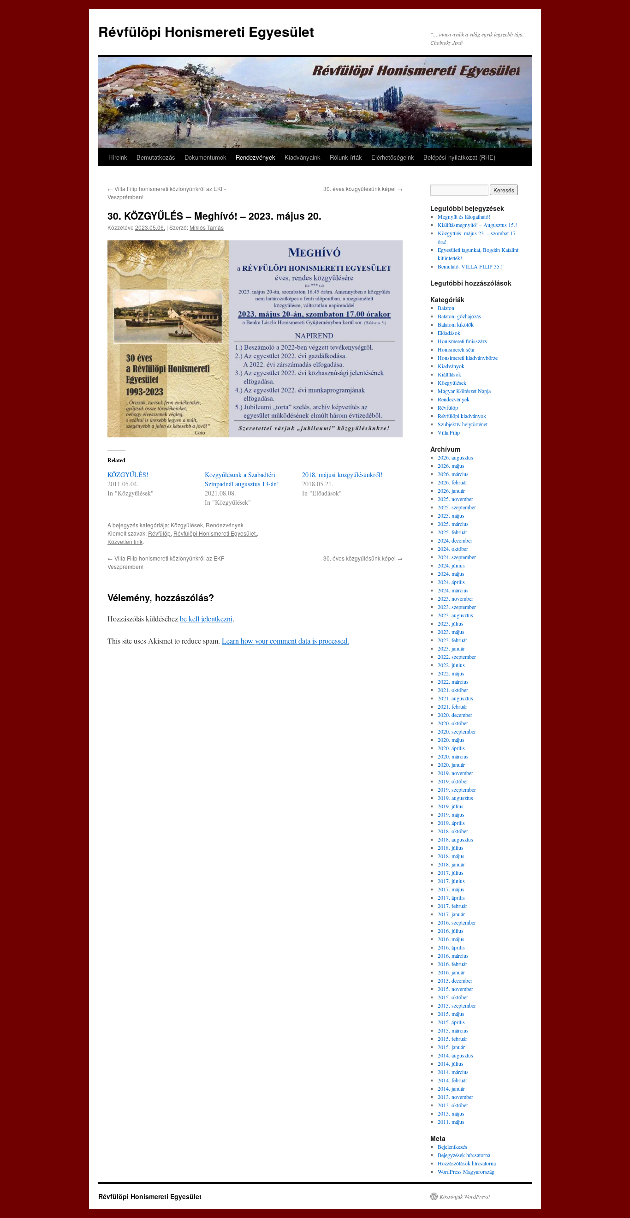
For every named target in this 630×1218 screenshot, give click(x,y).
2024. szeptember (457, 557)
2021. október (453, 689)
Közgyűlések (187, 525)
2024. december (455, 540)
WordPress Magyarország (466, 1171)
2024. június (451, 565)
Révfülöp (159, 533)
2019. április (451, 822)
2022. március (453, 681)
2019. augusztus (455, 797)
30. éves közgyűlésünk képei (363, 188)
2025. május (451, 515)
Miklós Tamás (207, 227)
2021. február (452, 706)
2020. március (453, 756)
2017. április (451, 897)
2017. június (451, 880)
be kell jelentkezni (206, 618)
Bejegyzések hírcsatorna (464, 1154)
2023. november (455, 598)
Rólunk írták (346, 157)
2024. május (451, 573)
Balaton (446, 307)
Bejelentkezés (452, 1146)
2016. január (451, 972)
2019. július (451, 806)
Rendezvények (255, 157)
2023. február (452, 640)
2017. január (451, 914)
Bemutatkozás (156, 157)
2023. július (451, 623)
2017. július (451, 872)
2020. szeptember (457, 731)
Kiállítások (449, 374)
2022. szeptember (457, 656)
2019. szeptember (457, 789)
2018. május (451, 856)
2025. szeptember (457, 507)
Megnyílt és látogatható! (464, 216)
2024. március (453, 590)
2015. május (451, 1013)
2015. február (452, 1038)
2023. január (451, 648)
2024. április (451, 581)
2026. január (451, 490)
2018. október (453, 831)
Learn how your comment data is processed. (285, 640)
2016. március (453, 955)
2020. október (453, 723)
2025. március (453, 523)
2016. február (452, 963)
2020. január (451, 764)
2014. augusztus (455, 1055)
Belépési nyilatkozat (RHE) (459, 157)
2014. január (451, 1088)
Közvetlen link (125, 541)
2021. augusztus (455, 698)
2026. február (452, 482)
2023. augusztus (455, 615)
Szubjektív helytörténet (462, 424)
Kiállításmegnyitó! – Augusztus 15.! (477, 224)
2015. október (453, 997)
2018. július (451, 847)
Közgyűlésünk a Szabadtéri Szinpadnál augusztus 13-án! (242, 479)
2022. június (451, 665)
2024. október (453, 548)
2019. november (455, 772)
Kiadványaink (303, 157)
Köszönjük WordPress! (465, 1196)
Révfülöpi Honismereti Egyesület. (215, 533)
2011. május (451, 1121)
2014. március (453, 1071)
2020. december (455, 714)
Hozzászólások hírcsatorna (467, 1163)
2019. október (453, 781)
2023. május (451, 631)
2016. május (451, 939)
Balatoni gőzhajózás (459, 316)
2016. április (451, 947)
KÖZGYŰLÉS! (128, 474)
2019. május (451, 814)
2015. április (451, 1022)
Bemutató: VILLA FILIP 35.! (470, 266)
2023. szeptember (457, 606)
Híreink (117, 157)
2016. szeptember (457, 922)
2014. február (452, 1080)
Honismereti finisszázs (462, 341)
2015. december (455, 980)
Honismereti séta (456, 349)
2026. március (453, 474)
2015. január (451, 1047)
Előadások (449, 332)
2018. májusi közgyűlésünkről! (342, 474)
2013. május (451, 1113)
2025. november (455, 498)
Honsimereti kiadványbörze (468, 357)
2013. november (455, 1096)
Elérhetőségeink (392, 157)
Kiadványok (451, 366)
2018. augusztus (455, 839)
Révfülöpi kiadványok (462, 415)
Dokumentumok (205, 157)
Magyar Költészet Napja (464, 390)
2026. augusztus (455, 457)
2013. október (453, 1105)
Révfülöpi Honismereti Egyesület (206, 31)
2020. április (451, 748)
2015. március (453, 1030)
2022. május (451, 673)
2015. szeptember (457, 1005)
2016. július (451, 930)
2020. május (451, 739)
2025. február (452, 532)
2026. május (451, 465)
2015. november (455, 988)
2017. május (451, 889)
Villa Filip (449, 432)
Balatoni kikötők (456, 324)
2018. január (451, 864)
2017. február (452, 905)
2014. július (451, 1063)
